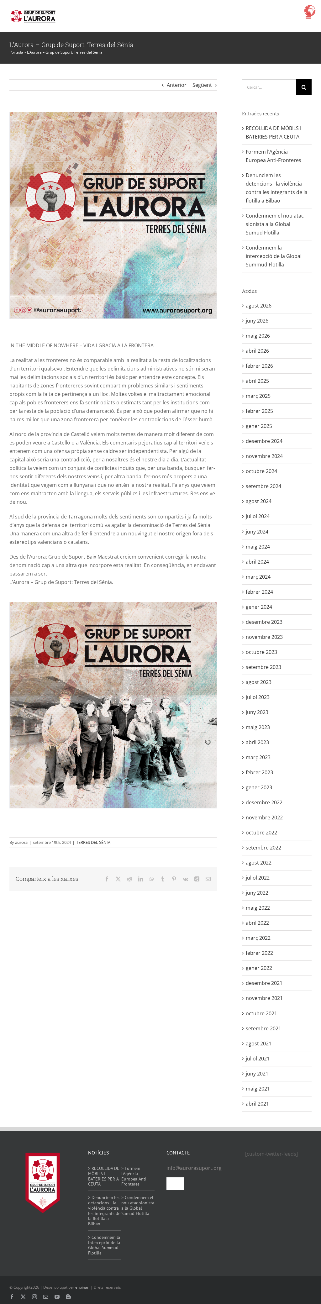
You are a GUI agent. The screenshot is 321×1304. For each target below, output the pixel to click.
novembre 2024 (264, 456)
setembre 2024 (263, 486)
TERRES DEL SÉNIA (93, 842)
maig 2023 (258, 727)
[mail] (45, 1296)
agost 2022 (258, 862)
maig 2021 (258, 1088)
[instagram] (34, 1296)
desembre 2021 (264, 983)
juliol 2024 (258, 516)
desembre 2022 (264, 802)
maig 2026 (258, 335)
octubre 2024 (261, 471)
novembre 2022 (264, 817)
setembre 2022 (263, 847)
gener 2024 (259, 606)
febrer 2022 (259, 952)
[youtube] (57, 1296)
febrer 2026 (259, 365)
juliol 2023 (258, 697)
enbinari (82, 1287)
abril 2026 (257, 350)
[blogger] (68, 1296)
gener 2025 (259, 426)
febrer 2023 (259, 772)
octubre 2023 (261, 652)
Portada (16, 52)
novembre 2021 (264, 998)
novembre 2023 (264, 637)
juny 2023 (257, 712)
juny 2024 (257, 531)
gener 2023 (259, 787)
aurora (21, 842)
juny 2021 (257, 1073)
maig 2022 (258, 907)
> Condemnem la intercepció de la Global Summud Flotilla (104, 1245)
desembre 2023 (264, 621)
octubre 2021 (261, 1013)
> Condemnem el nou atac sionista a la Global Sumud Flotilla (137, 1205)
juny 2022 (257, 892)
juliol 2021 (258, 1058)
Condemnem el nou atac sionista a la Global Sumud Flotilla (275, 224)
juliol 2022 (258, 877)
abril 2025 (257, 380)
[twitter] (23, 1296)
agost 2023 (258, 682)
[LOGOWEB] (32, 11)
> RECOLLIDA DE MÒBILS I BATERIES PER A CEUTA (103, 1176)
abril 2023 (257, 742)
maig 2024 (258, 546)
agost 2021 (258, 1043)
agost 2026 (258, 305)
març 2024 (258, 576)
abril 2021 (257, 1103)
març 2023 (258, 757)
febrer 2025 (259, 411)
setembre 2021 (263, 1028)
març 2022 (258, 937)
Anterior (177, 85)
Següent (202, 85)
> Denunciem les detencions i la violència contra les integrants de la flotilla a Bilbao (104, 1211)
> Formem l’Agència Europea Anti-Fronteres (134, 1176)
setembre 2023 (263, 667)
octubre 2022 (261, 832)
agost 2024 (258, 501)
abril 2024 (257, 561)
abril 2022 (257, 922)
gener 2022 (259, 968)
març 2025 (258, 395)
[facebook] (11, 1296)
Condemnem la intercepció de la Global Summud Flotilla (274, 256)
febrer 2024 (259, 591)
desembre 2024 (264, 441)
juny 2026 (257, 320)
